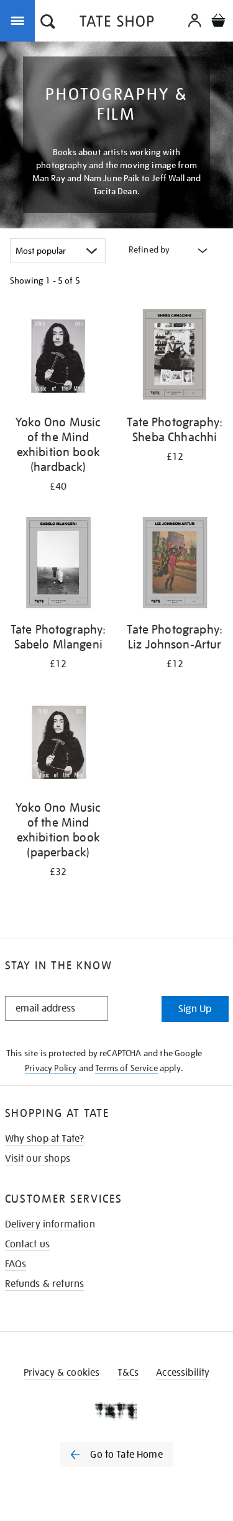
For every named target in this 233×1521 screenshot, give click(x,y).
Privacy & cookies (62, 1372)
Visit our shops (37, 1158)
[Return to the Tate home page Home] (117, 23)
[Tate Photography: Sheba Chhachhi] (175, 357)
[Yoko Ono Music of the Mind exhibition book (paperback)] (58, 742)
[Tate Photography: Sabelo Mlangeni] (58, 565)
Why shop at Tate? (45, 1139)
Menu (20, 20)
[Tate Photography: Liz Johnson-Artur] (175, 565)
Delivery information (50, 1224)
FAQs (16, 1264)
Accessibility (182, 1372)
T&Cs (128, 1372)
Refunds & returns (45, 1284)
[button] (48, 23)
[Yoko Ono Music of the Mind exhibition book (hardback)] (58, 357)
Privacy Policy (50, 1068)
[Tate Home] (116, 1411)
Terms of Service (126, 1068)
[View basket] (218, 22)
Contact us (27, 1244)
